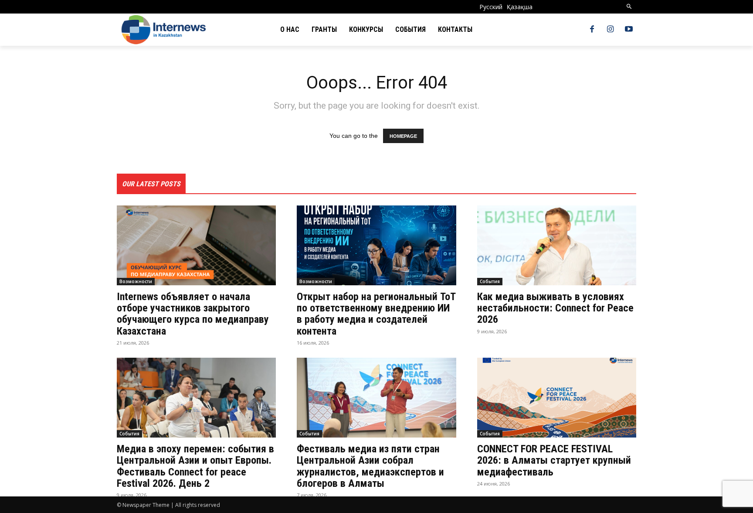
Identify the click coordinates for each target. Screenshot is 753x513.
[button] (629, 7)
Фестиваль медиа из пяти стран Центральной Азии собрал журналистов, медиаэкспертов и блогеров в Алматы (370, 466)
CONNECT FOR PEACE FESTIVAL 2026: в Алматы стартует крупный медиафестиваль (554, 460)
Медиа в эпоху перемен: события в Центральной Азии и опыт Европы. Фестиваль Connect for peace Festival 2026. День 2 (195, 466)
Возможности (135, 281)
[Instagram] (610, 29)
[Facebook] (591, 29)
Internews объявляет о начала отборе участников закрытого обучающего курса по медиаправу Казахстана (193, 314)
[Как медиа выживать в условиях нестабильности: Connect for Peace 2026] (556, 245)
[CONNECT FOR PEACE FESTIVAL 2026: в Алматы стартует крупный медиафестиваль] (556, 398)
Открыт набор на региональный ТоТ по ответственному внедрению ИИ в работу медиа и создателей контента (376, 314)
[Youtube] (628, 29)
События (490, 281)
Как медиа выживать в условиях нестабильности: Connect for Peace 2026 (555, 308)
